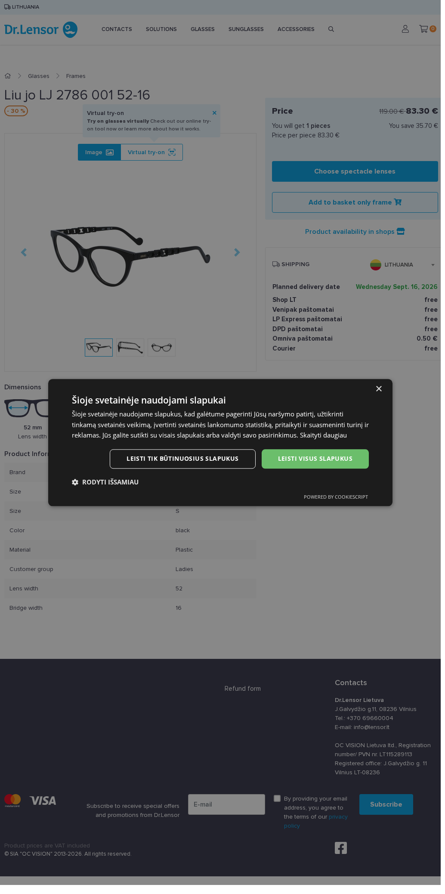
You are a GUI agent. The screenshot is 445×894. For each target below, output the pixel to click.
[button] (105, 482)
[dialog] (220, 442)
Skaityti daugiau (323, 435)
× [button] (378, 389)
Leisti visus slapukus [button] (315, 458)
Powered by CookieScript (336, 497)
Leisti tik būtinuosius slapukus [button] (182, 458)
